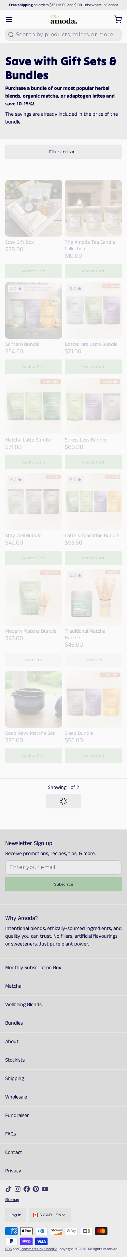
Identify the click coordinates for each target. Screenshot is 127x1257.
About (12, 1041)
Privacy (13, 1171)
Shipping (14, 1078)
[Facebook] (26, 1189)
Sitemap (12, 1200)
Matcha (13, 986)
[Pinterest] (36, 1189)
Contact (13, 1152)
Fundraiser (17, 1115)
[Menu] (11, 19)
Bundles (14, 1023)
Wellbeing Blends (23, 1004)
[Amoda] (63, 19)
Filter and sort (63, 151)
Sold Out (33, 659)
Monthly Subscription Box (33, 967)
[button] (33, 271)
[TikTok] (8, 1189)
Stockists (15, 1060)
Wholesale (16, 1097)
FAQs (10, 1134)
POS (8, 1249)
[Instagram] (17, 1189)
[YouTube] (45, 1189)
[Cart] (115, 19)
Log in (15, 1214)
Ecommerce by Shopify (38, 1249)
